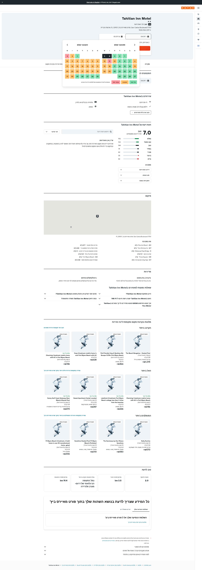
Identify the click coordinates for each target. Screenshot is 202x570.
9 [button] (119, 61)
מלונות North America (129, 565)
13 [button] (135, 66)
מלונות (139, 565)
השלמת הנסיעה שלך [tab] (141, 509)
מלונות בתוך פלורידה (99, 565)
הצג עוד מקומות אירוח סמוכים (54, 328)
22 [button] (125, 71)
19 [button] (104, 66)
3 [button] (114, 56)
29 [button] (125, 76)
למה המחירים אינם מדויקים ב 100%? (136, 554)
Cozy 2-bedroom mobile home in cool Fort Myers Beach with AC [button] (85, 354)
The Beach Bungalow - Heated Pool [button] (138, 353)
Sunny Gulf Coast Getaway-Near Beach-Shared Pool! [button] (58, 399)
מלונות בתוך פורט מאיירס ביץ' (137, 522)
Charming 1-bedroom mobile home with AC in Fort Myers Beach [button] (58, 356)
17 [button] (114, 66)
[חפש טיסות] (198, 14)
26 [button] (104, 71)
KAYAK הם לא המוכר (141, 547)
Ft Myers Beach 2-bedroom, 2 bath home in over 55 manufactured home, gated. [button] (58, 443)
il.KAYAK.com (147, 565)
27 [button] (135, 76)
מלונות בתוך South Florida (84, 565)
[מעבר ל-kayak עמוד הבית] (187, 8)
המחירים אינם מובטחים (108, 540)
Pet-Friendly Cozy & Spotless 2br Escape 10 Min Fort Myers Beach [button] (112, 354)
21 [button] (130, 71)
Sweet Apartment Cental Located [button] (85, 398)
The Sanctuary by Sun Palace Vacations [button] (113, 442)
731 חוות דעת (139, 24)
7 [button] (129, 61)
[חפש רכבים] (198, 23)
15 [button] (125, 66)
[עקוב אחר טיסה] (198, 34)
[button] (2, 2)
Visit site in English (93, 2)
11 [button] (109, 61)
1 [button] (124, 56)
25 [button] (109, 71)
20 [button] (135, 71)
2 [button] (119, 56)
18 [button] (109, 66)
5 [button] (104, 56)
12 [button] (104, 61)
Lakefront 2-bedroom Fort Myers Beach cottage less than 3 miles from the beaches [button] (112, 400)
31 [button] (67, 76)
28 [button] (130, 76)
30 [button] (120, 76)
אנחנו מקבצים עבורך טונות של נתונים (136, 551)
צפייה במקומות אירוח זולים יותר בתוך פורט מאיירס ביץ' (62, 370)
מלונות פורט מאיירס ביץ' (68, 565)
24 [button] (115, 71)
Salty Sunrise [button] (145, 441)
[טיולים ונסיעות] (198, 40)
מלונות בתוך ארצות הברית (114, 565)
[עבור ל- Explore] (198, 29)
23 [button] (120, 71)
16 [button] (119, 66)
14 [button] (130, 66)
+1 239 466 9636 (145, 30)
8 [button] (124, 61)
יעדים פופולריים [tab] (125, 509)
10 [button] (115, 61)
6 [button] (134, 61)
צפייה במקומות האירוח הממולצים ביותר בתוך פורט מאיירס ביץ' (65, 415)
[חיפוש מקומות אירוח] (198, 19)
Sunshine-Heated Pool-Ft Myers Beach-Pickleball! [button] (85, 442)
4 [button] (109, 56)
